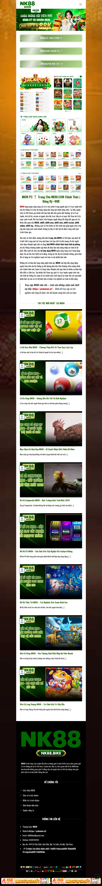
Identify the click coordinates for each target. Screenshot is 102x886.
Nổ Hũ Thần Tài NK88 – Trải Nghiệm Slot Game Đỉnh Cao (43, 602)
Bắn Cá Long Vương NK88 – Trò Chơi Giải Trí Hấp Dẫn (42, 704)
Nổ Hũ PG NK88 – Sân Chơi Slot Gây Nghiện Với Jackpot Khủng (46, 551)
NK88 (23, 763)
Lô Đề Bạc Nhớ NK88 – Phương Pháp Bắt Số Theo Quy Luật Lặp (46, 347)
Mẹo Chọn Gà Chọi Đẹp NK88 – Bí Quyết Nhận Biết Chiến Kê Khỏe (47, 449)
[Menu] (80, 4)
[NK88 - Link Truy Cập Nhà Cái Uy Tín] (32, 4)
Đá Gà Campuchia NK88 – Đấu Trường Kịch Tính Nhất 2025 (45, 500)
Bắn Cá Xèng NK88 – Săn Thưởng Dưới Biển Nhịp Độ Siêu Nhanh (46, 653)
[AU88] (25, 881)
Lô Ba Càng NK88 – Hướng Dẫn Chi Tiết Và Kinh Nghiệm (43, 398)
